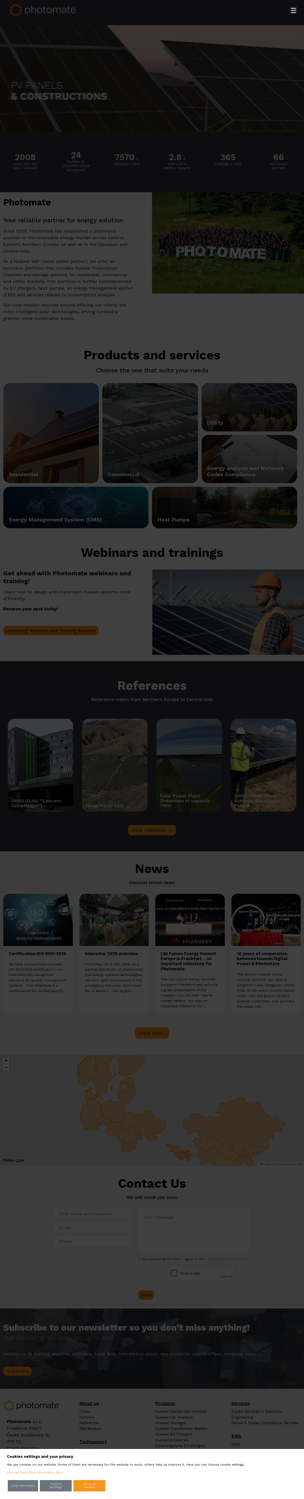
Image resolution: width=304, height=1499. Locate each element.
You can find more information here (35, 1472)
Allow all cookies (89, 1485)
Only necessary (23, 1485)
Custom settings (56, 1485)
